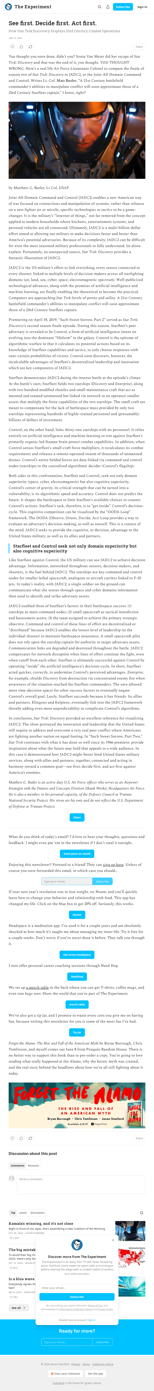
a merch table (37, 987)
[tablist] (25, 1165)
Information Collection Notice (75, 1309)
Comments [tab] (17, 1165)
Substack (58, 1383)
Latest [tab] (23, 1212)
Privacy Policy (105, 1309)
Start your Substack (67, 1373)
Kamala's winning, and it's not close (41, 1223)
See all (16, 1308)
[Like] (12, 46)
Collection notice (102, 1364)
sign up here (113, 865)
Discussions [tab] (37, 1212)
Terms (86, 1364)
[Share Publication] (108, 7)
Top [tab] (13, 1212)
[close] (113, 1240)
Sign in (142, 7)
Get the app (95, 1373)
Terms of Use (95, 1305)
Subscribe (123, 7)
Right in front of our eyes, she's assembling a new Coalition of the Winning (57, 1228)
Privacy (75, 1364)
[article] (77, 1231)
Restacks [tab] (33, 1165)
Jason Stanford (34, 1233)
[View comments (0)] (21, 46)
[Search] (99, 7)
